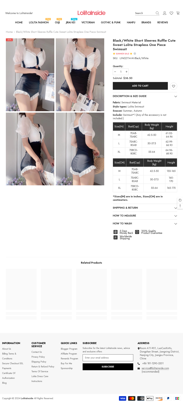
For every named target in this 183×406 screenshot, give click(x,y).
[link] (21, 313)
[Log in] (164, 13)
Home (9, 32)
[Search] (147, 13)
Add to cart (140, 85)
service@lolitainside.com (155, 368)
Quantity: (118, 66)
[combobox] (144, 13)
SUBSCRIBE (108, 366)
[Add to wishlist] (173, 86)
